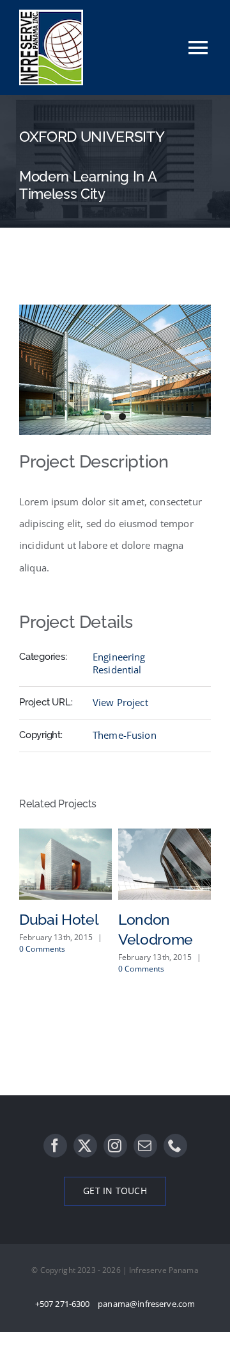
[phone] (175, 1146)
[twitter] (85, 1146)
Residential (117, 669)
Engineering (119, 656)
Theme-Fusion (125, 734)
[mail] (145, 1146)
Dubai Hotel (58, 919)
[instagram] (115, 1146)
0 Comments (42, 948)
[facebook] (55, 1146)
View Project (120, 702)
